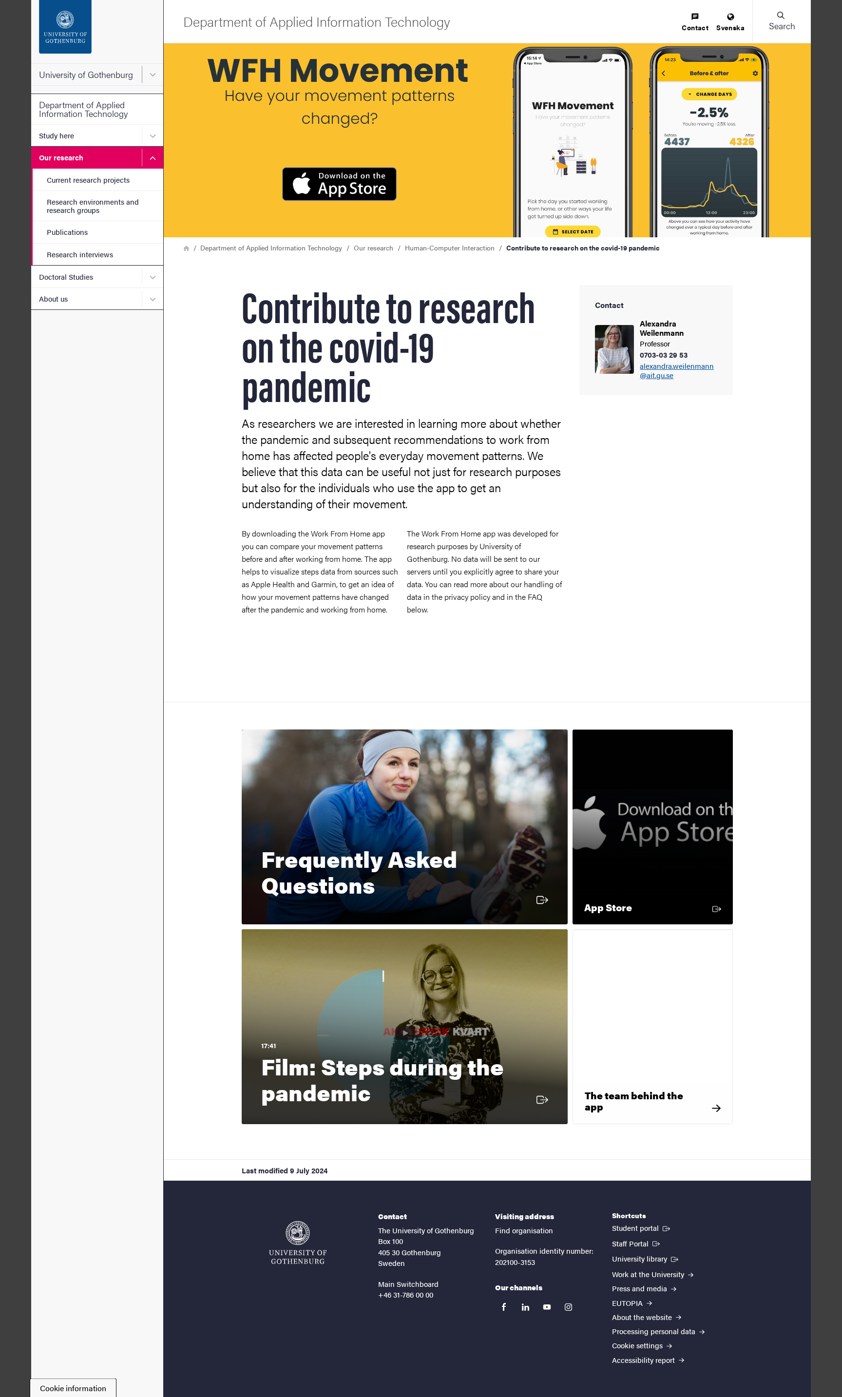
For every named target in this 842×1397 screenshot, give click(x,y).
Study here (56, 135)
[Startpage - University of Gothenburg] (97, 31)
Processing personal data (654, 1331)
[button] (781, 21)
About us (53, 298)
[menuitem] (695, 22)
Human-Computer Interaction (450, 247)
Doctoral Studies (66, 276)
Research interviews (80, 254)
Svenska (730, 27)
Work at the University (649, 1274)
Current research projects (88, 179)
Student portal (642, 1227)
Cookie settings (638, 1345)
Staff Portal (637, 1243)
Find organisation (524, 1230)
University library (646, 1258)
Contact (695, 27)
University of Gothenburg (86, 74)
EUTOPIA (628, 1303)
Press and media (640, 1288)
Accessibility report (644, 1360)
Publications (67, 232)
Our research (61, 157)
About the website (643, 1317)
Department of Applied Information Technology (83, 108)
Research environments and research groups (93, 205)
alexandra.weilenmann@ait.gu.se (677, 371)
